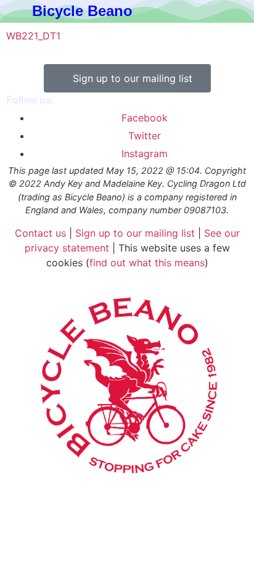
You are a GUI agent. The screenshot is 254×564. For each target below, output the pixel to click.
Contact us (40, 233)
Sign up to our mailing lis (133, 233)
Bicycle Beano (82, 10)
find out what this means (147, 262)
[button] (206, 11)
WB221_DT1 (33, 36)
